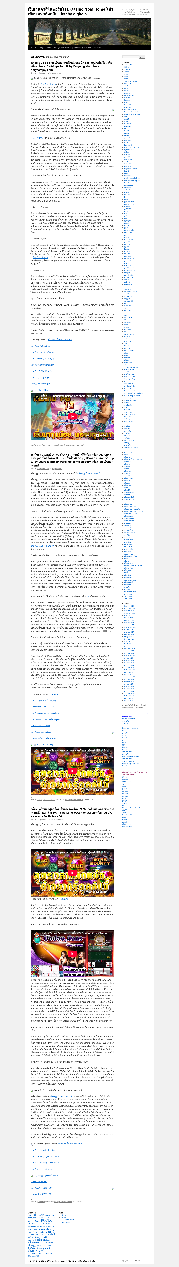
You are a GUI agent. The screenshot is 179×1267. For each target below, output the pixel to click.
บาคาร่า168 (128, 412)
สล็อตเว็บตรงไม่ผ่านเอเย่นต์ (133, 511)
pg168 (126, 211)
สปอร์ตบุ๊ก (127, 445)
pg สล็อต (127, 206)
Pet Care (127, 194)
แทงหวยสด (128, 594)
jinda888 (127, 154)
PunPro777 (46, 1224)
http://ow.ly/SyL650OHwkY (42, 706)
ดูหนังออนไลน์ (129, 384)
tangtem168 (128, 336)
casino (126, 116)
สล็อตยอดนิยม (129, 492)
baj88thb (127, 100)
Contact (49, 47)
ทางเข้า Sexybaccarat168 (132, 395)
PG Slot (32, 1223)
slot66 (124, 786)
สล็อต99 (127, 481)
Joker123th (127, 161)
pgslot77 (127, 237)
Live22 (126, 173)
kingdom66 (127, 166)
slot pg (126, 308)
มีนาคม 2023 (128, 700)
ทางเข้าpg (127, 398)
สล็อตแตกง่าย (129, 516)
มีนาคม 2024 (128, 674)
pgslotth (126, 246)
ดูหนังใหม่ (127, 388)
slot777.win (128, 317)
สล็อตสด (127, 495)
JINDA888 (125, 796)
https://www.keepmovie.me (130, 756)
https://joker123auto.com (130, 728)
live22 (53, 1218)
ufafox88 (127, 360)
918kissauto (128, 83)
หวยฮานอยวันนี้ (129, 540)
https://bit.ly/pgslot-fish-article (43, 1150)
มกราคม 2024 (129, 679)
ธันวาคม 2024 (129, 653)
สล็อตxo (127, 488)
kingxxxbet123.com (130, 168)
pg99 (126, 216)
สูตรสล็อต (127, 525)
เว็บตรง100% (128, 563)
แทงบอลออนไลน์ (130, 592)
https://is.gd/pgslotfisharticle (42, 1168)
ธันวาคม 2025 (129, 625)
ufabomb (127, 358)
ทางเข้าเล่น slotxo (130, 400)
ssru (125, 332)
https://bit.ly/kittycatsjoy (40, 345)
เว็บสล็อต (127, 575)
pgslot (126, 228)
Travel (126, 343)
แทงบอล (127, 589)
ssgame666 (127, 329)
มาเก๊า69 (127, 433)
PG (125, 197)
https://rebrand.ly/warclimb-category (45, 712)
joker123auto (128, 159)
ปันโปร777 (127, 419)
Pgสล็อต (127, 249)
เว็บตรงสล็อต (128, 568)
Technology (128, 339)
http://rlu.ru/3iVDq (45, 744)
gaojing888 (127, 138)
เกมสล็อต (127, 542)
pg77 (126, 213)
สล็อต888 (127, 476)
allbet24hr (127, 86)
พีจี (125, 424)
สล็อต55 (127, 466)
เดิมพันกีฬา (128, 547)
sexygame (127, 298)
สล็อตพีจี (127, 490)
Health (126, 142)
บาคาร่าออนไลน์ (130, 414)
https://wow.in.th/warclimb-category (45, 719)
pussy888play (128, 275)
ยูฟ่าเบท (127, 436)
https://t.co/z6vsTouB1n (40, 725)
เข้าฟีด (63, 1217)
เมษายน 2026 (128, 615)
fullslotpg (127, 133)
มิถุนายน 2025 (129, 639)
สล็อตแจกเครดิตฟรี (130, 514)
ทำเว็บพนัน (128, 402)
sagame (126, 287)
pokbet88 (127, 251)
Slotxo (126, 320)
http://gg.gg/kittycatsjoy (40, 383)
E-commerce (128, 124)
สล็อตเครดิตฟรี (129, 499)
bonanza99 (127, 105)
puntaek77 (127, 265)
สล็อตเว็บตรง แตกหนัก (132, 509)
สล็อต (126, 455)
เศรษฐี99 (127, 587)
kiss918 (124, 819)
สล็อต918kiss (128, 478)
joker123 (127, 157)
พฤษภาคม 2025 (129, 641)
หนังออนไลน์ (128, 530)
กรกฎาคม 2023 (129, 691)
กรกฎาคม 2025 (129, 637)
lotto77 (126, 183)
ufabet (126, 355)
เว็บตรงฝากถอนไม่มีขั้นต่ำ (133, 566)
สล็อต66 (127, 469)
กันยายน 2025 (129, 632)
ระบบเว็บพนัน (129, 440)
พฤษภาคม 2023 (129, 696)
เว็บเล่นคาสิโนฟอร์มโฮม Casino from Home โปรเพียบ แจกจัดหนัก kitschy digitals (70, 11)
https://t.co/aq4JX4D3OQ (41, 1187)
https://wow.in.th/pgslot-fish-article (45, 1162)
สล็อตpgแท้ (128, 485)
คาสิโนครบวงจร (129, 374)
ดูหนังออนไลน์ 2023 (130, 386)
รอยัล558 (127, 438)
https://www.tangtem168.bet (131, 808)
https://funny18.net (128, 815)
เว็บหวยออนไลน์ (129, 582)
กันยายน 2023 (129, 686)
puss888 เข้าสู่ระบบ (130, 268)
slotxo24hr (127, 322)
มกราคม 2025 (129, 651)
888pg (126, 76)
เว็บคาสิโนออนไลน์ (130, 556)
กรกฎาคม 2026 (129, 608)
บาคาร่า (127, 407)
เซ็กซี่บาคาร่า (129, 544)
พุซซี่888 (127, 428)
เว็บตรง (126, 559)
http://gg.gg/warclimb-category (43, 738)
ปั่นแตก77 (127, 417)
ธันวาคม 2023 (129, 681)
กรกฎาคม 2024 (129, 665)
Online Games (128, 190)
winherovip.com (129, 369)
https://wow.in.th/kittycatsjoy (42, 364)
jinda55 (126, 152)
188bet (126, 67)
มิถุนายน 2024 (129, 667)
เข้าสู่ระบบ (65, 1215)
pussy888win (128, 277)
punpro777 (127, 261)
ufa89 (126, 353)
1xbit (126, 74)
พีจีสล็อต (127, 426)
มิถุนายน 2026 (129, 611)
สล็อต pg (55, 694)
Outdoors (127, 192)
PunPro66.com (129, 258)
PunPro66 (127, 256)
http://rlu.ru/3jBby (41, 389)
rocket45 (127, 282)
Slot (41, 1226)
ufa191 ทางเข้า (129, 348)
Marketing (127, 187)
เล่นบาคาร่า (128, 551)
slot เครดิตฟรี (128, 310)
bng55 (126, 102)
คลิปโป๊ (124, 810)
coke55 (126, 119)
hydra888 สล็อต (129, 150)
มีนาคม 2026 (128, 618)
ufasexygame (128, 362)
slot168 (126, 313)
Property (127, 254)
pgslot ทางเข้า (129, 230)
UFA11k (127, 346)
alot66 (126, 88)
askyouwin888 (129, 95)
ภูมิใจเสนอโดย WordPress (133, 1261)
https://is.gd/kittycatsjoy (40, 377)
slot (125, 303)
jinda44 (124, 789)
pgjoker (126, 223)
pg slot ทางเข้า (129, 202)
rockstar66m (128, 284)
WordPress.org (66, 1222)
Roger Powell (57, 73)
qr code (126, 280)
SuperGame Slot (129, 334)
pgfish (126, 218)
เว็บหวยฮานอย (129, 585)
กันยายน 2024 (129, 660)
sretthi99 (127, 327)
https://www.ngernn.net (129, 766)
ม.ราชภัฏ (127, 431)
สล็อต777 (127, 473)
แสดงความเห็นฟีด (67, 1220)
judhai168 (125, 791)
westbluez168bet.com (131, 367)
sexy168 (127, 294)
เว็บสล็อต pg (128, 577)
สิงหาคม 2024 (129, 663)
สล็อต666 (127, 471)
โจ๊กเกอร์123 (128, 596)
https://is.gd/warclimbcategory (43, 731)
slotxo (124, 805)
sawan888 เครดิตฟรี (130, 291)
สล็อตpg (127, 483)
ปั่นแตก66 (125, 723)
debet (126, 121)
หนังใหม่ (127, 537)
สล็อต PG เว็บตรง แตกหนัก (60, 339)
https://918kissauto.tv (128, 718)
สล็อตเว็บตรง (128, 502)
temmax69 (127, 341)
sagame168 (127, 289)
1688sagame (128, 64)
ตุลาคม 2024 (128, 658)
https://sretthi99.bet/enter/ (132, 147)
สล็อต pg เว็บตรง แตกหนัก (66, 445)
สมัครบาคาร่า (32, 1240)
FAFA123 (127, 126)
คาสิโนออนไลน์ (129, 376)
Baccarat (127, 98)
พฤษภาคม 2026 (129, 613)
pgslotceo (127, 244)
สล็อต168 (127, 462)
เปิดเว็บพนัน (128, 549)
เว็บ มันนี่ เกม (128, 554)
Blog (41, 47)
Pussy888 (127, 272)
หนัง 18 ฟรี (128, 528)
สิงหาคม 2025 (129, 634)
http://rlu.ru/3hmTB (39, 1181)
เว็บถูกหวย (128, 570)
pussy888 (125, 733)
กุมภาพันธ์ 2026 (129, 620)
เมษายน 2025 (128, 644)
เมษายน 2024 (128, 672)
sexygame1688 (129, 301)
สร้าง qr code (128, 452)
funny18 (127, 135)
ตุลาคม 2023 (128, 684)
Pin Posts (97, 47)
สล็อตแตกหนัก (129, 518)
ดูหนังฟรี (125, 754)
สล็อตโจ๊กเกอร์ (129, 521)
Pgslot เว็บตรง (129, 232)
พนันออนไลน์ (128, 421)
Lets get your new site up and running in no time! (72, 47)
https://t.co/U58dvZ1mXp (41, 371)
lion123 (126, 171)
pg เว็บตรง (63, 898)
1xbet (124, 812)
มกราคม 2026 (129, 622)
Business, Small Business (132, 112)
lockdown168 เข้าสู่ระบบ (132, 178)
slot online (127, 306)
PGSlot (46, 1220)
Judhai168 (127, 164)
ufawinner (127, 365)
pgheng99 (127, 220)
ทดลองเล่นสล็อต (129, 391)
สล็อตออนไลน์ (129, 497)
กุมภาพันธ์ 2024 (129, 677)
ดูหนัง (126, 381)
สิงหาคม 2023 (129, 689)
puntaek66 (127, 263)
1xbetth (126, 72)
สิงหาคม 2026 (129, 606)
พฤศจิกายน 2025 (130, 627)
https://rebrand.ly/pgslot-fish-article (45, 1156)
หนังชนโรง (126, 721)
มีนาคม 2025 (128, 646)
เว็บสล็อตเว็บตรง (48, 84)
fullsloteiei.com (129, 131)
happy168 (127, 140)
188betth (127, 69)
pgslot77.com (128, 239)
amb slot (127, 93)
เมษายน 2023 (128, 698)
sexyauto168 (128, 296)
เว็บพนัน (127, 573)
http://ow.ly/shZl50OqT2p (41, 1194)
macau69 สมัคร (129, 185)
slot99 (124, 784)
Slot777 (126, 315)
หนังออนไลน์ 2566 (130, 533)
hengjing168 (128, 145)
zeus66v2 (127, 372)
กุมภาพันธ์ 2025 (129, 648)
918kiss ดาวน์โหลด (130, 81)
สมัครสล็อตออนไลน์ (131, 450)
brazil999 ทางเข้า (130, 109)
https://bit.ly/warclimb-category (43, 700)
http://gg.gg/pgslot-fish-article (46, 1175)
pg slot (126, 199)
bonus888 (127, 107)
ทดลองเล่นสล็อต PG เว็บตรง (133, 393)
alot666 (126, 90)
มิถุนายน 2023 (129, 693)
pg (89, 596)
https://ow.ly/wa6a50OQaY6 (42, 352)
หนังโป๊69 (127, 535)
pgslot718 (127, 235)
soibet (126, 324)
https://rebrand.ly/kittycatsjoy (42, 358)
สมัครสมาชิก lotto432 (131, 447)
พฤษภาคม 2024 (129, 670)
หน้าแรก (34, 47)
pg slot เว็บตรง (37, 137)
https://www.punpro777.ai (130, 763)
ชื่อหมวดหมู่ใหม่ (129, 379)
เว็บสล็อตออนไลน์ (130, 580)
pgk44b (126, 225)
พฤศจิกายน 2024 (130, 655)
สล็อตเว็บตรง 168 (130, 507)
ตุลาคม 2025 (128, 629)
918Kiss (127, 79)
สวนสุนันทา (128, 523)
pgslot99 (127, 242)
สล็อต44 (127, 464)
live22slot (127, 176)
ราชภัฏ (126, 443)
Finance (126, 128)
